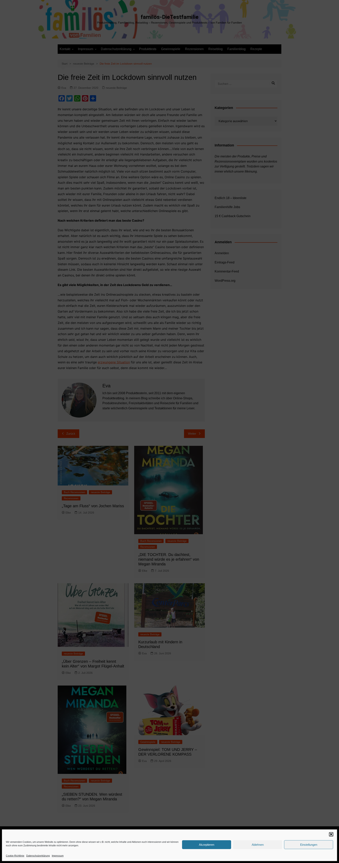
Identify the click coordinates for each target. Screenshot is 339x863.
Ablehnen (258, 844)
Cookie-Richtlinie (15, 855)
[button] (331, 834)
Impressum (58, 855)
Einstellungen (308, 844)
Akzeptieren (206, 844)
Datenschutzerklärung (38, 855)
